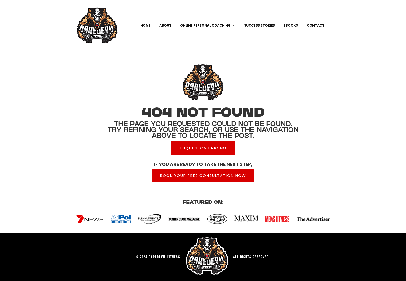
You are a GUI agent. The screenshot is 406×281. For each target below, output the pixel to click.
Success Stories (259, 25)
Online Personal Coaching (205, 25)
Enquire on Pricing (203, 148)
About (165, 25)
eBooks (291, 25)
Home (146, 25)
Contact (315, 25)
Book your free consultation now (203, 175)
